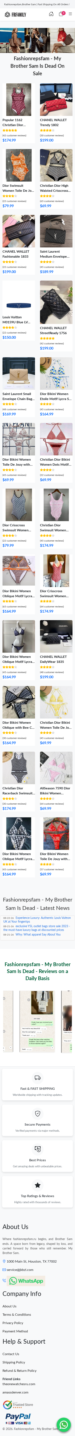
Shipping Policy (13, 1362)
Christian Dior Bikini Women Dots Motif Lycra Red (55, 464)
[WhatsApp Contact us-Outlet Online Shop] (64, 1425)
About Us (9, 1306)
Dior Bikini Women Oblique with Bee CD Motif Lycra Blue (18, 727)
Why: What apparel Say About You (38, 934)
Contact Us (10, 1354)
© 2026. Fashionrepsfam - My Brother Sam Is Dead (35, 1429)
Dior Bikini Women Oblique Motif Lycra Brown (17, 596)
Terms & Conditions (16, 1314)
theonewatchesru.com (18, 1384)
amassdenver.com (15, 1392)
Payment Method (15, 1331)
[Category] (70, 14)
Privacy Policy (12, 1323)
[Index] (51, 14)
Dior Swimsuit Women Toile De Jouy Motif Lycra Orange (18, 190)
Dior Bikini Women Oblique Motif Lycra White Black (17, 859)
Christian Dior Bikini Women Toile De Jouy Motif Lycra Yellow (56, 727)
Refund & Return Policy (19, 1370)
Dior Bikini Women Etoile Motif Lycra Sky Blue (56, 399)
